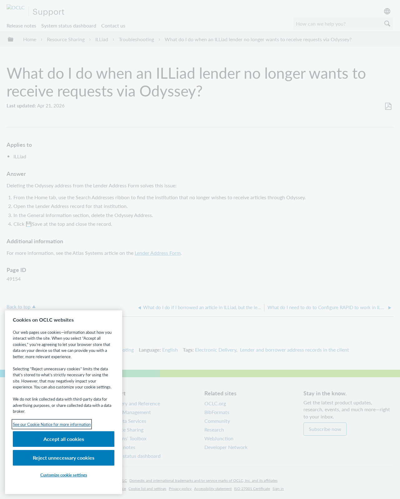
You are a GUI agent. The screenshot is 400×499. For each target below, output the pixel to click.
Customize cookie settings (63, 475)
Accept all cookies (63, 438)
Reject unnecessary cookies (63, 457)
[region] (63, 402)
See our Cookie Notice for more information (52, 424)
